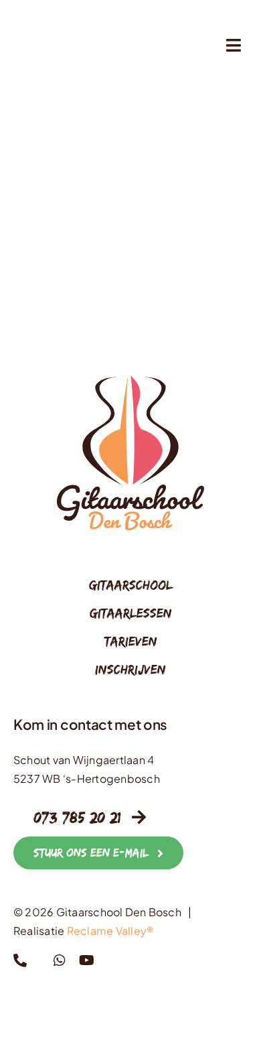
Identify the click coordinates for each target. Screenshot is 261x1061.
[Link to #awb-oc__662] (233, 45)
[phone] (20, 960)
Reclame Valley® (110, 931)
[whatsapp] (60, 960)
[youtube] (86, 960)
